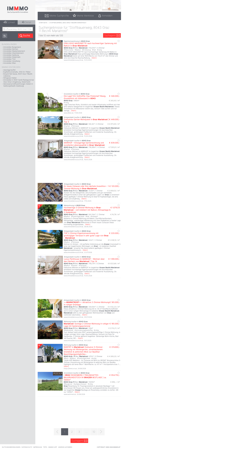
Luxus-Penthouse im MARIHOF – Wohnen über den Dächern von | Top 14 (84, 260)
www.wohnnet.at (70, 394)
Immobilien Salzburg (11, 55)
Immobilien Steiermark (11, 57)
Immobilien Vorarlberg (11, 61)
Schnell (11, 22)
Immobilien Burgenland (12, 47)
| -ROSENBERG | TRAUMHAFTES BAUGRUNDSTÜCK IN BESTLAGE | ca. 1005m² (85, 377)
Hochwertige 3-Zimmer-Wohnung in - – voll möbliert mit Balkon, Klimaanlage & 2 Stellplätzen (87, 209)
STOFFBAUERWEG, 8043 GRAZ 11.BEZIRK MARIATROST (67, 23)
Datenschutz (27, 447)
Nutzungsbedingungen (11, 447)
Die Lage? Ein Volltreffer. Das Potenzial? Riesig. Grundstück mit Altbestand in (85, 97)
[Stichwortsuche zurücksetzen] (4, 36)
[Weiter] (101, 431)
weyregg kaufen (9, 70)
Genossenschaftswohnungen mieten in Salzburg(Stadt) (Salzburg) (18, 85)
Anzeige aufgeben (65, 447)
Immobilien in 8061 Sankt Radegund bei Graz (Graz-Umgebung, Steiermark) (18, 81)
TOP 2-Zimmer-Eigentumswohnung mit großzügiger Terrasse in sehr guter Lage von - (86, 235)
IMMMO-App (52, 447)
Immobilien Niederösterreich (14, 51)
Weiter (61, 381)
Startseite (43, 23)
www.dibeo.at (68, 113)
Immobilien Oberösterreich (13, 53)
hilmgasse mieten (10, 78)
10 (94, 431)
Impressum (37, 447)
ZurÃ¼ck (40, 381)
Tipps (45, 447)
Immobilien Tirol (9, 59)
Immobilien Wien (9, 63)
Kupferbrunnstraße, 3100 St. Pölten (16, 72)
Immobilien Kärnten (10, 49)
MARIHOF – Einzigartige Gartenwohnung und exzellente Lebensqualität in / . (84, 144)
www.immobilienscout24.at (73, 60)
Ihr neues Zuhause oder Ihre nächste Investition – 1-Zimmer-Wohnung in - (86, 187)
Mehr (94, 58)
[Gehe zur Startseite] (17, 12)
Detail (28, 22)
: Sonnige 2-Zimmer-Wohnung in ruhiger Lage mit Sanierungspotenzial (86, 324)
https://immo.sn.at (70, 368)
